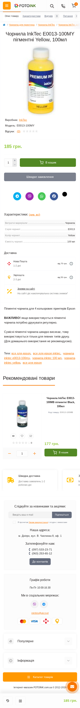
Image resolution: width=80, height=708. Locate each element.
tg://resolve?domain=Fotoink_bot (44, 604)
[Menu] (7, 6)
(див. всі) (34, 214)
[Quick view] (13, 436)
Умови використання (38, 522)
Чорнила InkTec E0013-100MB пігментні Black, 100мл (60, 402)
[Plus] (15, 160)
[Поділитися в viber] (29, 196)
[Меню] (20, 700)
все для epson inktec (46, 353)
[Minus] (15, 165)
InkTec (23, 119)
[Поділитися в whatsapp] (42, 196)
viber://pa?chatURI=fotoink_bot (34, 604)
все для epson (20, 353)
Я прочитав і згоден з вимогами (42, 522)
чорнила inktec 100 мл (47, 358)
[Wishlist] (22, 436)
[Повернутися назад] (8, 700)
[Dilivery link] (71, 263)
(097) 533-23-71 (42, 549)
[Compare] (31, 436)
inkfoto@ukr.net (40, 613)
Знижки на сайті (26, 288)
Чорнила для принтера (22, 24)
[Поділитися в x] (64, 194)
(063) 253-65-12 (42, 553)
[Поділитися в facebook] (54, 196)
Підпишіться (62, 514)
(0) (18, 131)
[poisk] (51, 5)
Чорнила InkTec (46, 24)
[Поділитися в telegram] (17, 196)
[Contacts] (63, 5)
